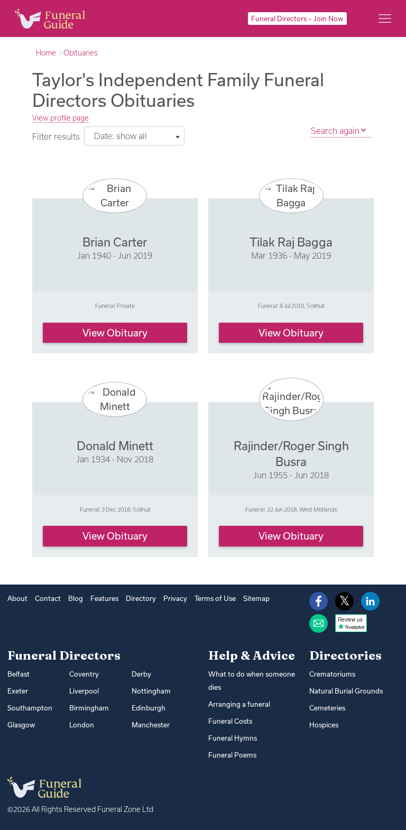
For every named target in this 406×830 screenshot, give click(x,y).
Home (46, 53)
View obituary (114, 333)
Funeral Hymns (232, 738)
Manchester (151, 724)
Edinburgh (148, 708)
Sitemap (256, 598)
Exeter (17, 691)
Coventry (84, 674)
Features (104, 598)
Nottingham (151, 691)
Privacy (175, 598)
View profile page (60, 118)
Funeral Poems (232, 755)
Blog (75, 598)
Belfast (18, 674)
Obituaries (80, 53)
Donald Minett (115, 445)
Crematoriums (332, 674)
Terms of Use (215, 598)
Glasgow (21, 724)
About (17, 598)
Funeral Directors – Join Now (297, 18)
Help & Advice (251, 655)
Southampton (29, 708)
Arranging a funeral (239, 704)
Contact (48, 598)
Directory (141, 598)
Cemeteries (327, 708)
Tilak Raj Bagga (291, 242)
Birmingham (89, 708)
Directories (345, 655)
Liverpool (84, 691)
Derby (141, 674)
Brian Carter (114, 242)
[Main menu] (385, 18)
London (81, 724)
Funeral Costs (230, 721)
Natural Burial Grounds (346, 691)
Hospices (323, 724)
